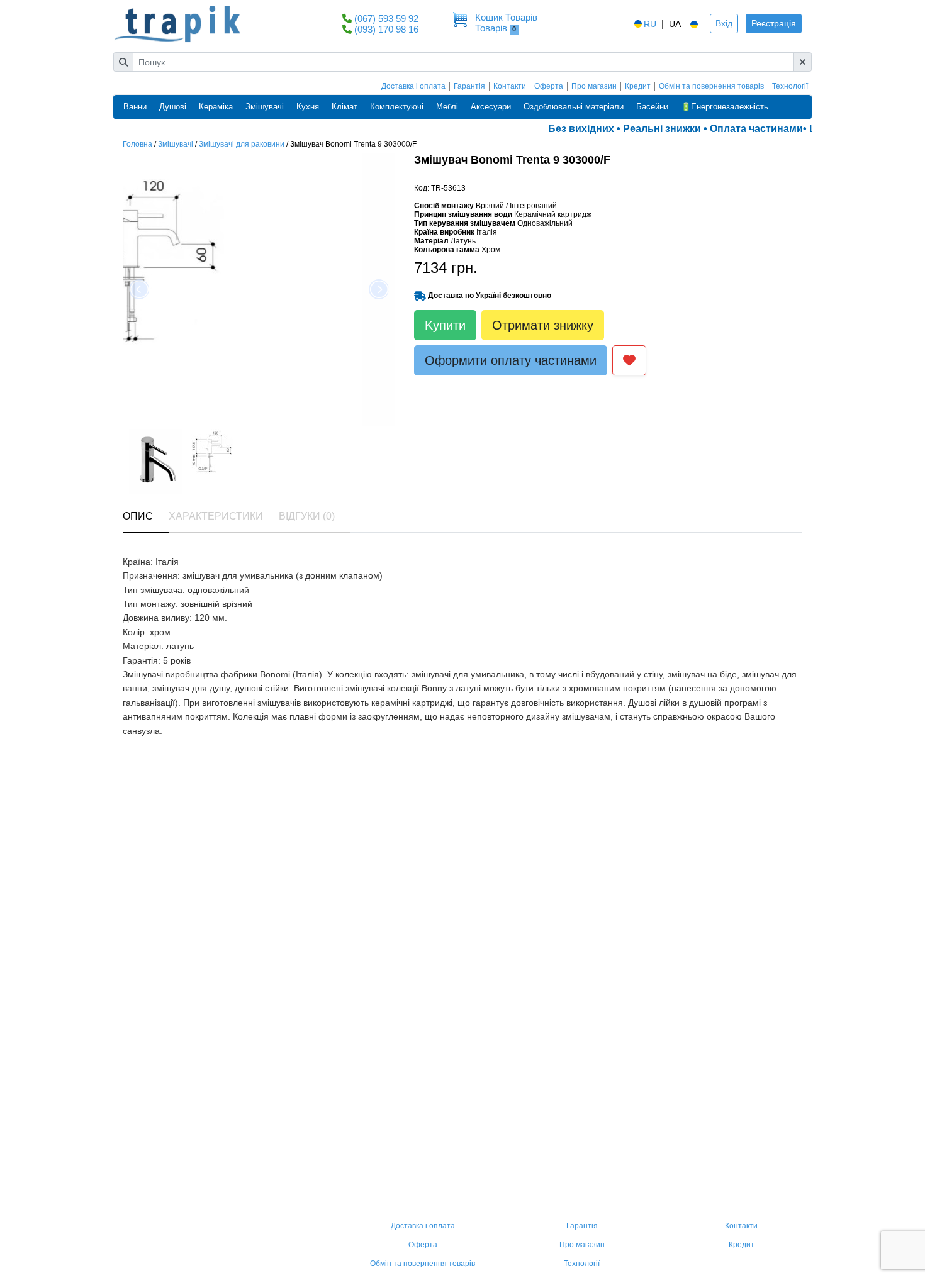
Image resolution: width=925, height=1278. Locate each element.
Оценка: (139, 958)
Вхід (723, 23)
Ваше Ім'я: (144, 906)
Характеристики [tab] (216, 516)
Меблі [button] (447, 106)
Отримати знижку (542, 325)
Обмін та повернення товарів (711, 86)
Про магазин (594, 86)
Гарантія (469, 86)
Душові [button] (172, 106)
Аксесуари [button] (491, 106)
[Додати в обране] (629, 360)
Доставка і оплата (413, 86)
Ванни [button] (135, 106)
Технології (790, 86)
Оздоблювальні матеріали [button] (574, 106)
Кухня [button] (307, 106)
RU (650, 24)
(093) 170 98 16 (386, 29)
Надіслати (155, 1166)
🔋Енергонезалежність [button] (724, 106)
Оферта (548, 86)
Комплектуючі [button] (396, 106)
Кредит (638, 86)
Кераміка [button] (216, 106)
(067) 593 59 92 (386, 18)
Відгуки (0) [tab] (307, 516)
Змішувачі (175, 144)
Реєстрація (773, 23)
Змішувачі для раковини (241, 144)
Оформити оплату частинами (511, 360)
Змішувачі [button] (264, 106)
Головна (137, 144)
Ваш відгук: (145, 1003)
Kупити (445, 325)
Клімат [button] (344, 106)
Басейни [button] (652, 106)
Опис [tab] (138, 516)
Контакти (509, 86)
